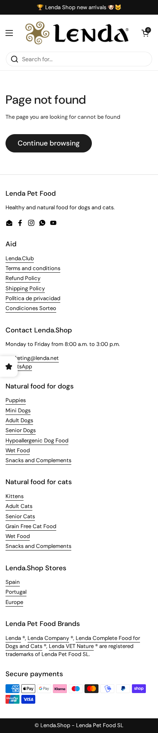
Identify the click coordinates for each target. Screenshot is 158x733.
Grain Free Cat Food (31, 526)
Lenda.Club (20, 258)
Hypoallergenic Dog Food (37, 440)
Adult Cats (19, 506)
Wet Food (18, 450)
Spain (13, 582)
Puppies (16, 400)
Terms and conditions (33, 268)
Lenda (13, 638)
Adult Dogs (19, 420)
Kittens (15, 496)
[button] (145, 33)
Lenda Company (48, 638)
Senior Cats (20, 516)
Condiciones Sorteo (31, 308)
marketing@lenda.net (32, 358)
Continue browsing (49, 143)
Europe (14, 602)
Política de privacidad (33, 298)
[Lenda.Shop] (77, 33)
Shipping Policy (25, 288)
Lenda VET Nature (71, 646)
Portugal (16, 592)
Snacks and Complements (38, 460)
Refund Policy (23, 278)
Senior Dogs (21, 430)
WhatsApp (19, 366)
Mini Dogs (18, 410)
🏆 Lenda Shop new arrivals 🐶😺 (79, 7)
